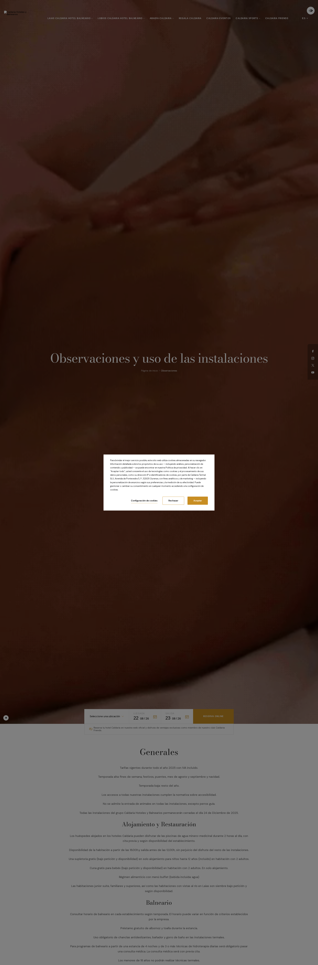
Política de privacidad (176, 467)
